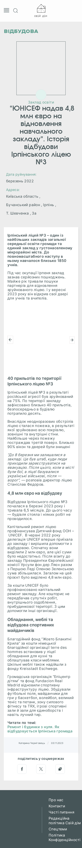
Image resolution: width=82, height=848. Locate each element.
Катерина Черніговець (32, 743)
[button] (10, 340)
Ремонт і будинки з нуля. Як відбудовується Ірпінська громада (39, 729)
